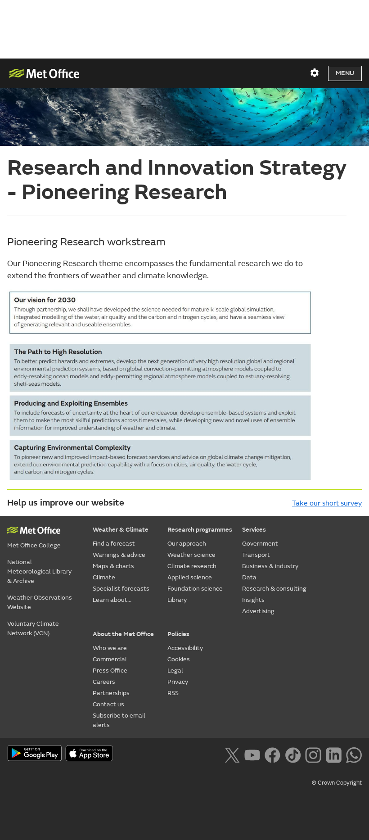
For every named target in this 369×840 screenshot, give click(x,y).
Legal (175, 670)
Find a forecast (114, 543)
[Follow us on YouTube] (252, 754)
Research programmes (199, 529)
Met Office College (34, 545)
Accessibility (185, 648)
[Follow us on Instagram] (313, 754)
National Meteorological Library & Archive (39, 571)
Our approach (186, 543)
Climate (104, 577)
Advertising (258, 611)
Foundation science (195, 588)
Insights (253, 600)
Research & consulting (274, 588)
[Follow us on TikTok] (293, 754)
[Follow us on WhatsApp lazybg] (354, 754)
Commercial (110, 659)
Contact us (108, 704)
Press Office (110, 670)
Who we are (110, 648)
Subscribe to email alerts (119, 720)
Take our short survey (327, 503)
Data (249, 577)
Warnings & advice (119, 555)
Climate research (191, 566)
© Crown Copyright (337, 782)
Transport (256, 555)
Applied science (189, 577)
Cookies (178, 659)
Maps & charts (113, 566)
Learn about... (112, 600)
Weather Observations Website (39, 602)
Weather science (191, 555)
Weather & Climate (120, 529)
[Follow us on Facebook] (272, 754)
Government (260, 543)
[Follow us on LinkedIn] (334, 754)
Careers (104, 682)
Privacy (177, 682)
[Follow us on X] (232, 754)
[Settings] (314, 73)
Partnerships (111, 693)
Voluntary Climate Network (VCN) (33, 628)
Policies (178, 634)
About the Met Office (123, 634)
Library (177, 600)
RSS (173, 693)
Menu (345, 73)
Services (254, 529)
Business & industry (270, 566)
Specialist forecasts (121, 588)
